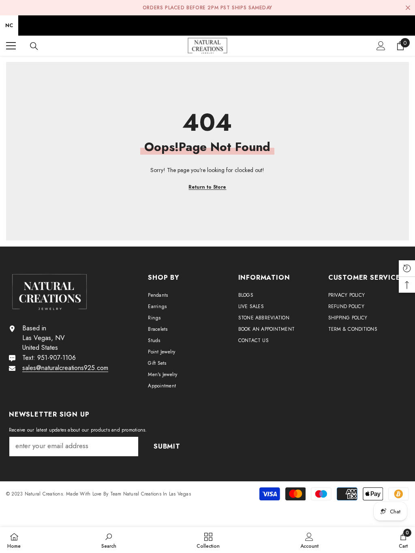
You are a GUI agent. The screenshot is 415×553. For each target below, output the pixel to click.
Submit (167, 446)
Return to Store (207, 187)
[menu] (11, 46)
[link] (109, 540)
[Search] (34, 46)
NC (9, 25)
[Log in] (380, 45)
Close (408, 8)
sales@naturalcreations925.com (65, 367)
